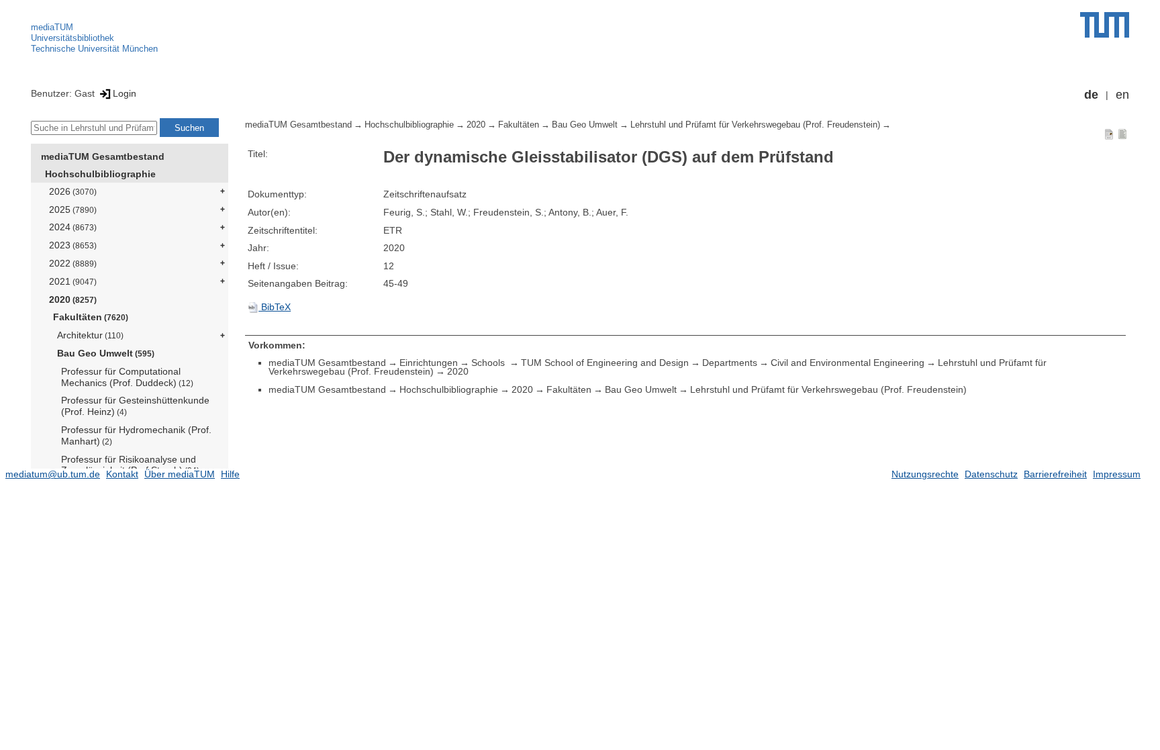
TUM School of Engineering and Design (605, 362)
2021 (73, 281)
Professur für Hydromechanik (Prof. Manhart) (136, 435)
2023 (73, 245)
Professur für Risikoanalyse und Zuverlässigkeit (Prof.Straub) (130, 465)
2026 (73, 191)
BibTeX (274, 306)
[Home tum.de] (1104, 25)
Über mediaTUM (179, 474)
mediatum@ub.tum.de (52, 474)
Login (124, 93)
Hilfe (230, 474)
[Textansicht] (1122, 134)
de (1091, 94)
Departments (729, 362)
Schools (489, 362)
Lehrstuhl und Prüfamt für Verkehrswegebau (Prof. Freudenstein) (755, 125)
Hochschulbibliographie (100, 174)
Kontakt (122, 474)
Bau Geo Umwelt (105, 353)
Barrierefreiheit (1055, 474)
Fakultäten (90, 317)
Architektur (90, 335)
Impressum (1117, 474)
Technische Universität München (94, 49)
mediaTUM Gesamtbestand (102, 156)
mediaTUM (52, 27)
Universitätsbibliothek (72, 38)
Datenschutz (991, 474)
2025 (73, 209)
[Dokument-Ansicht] (1109, 134)
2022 (73, 263)
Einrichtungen (428, 362)
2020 (73, 299)
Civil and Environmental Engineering (847, 362)
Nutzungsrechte (925, 474)
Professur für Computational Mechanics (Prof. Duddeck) (127, 377)
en (1122, 94)
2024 (73, 227)
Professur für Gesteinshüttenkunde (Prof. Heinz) (135, 406)
